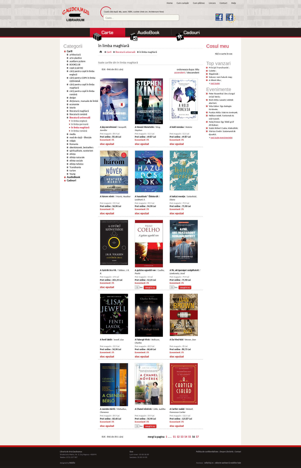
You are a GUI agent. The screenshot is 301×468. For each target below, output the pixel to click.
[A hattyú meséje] (184, 190)
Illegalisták (214, 74)
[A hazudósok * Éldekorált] (149, 191)
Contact (223, 3)
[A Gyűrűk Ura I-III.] (114, 264)
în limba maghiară (80, 127)
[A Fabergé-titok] (149, 336)
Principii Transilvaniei (219, 68)
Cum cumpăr (183, 3)
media (73, 134)
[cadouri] (191, 41)
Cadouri (71, 180)
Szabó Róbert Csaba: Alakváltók (223, 128)
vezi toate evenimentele (221, 138)
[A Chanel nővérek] (149, 404)
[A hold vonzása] (184, 119)
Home (170, 3)
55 (189, 437)
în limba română (79, 131)
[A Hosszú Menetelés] (149, 123)
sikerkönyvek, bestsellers (81, 147)
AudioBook (73, 177)
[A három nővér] (114, 193)
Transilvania (75, 167)
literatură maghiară (79, 111)
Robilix (72, 463)
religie (73, 141)
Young (72, 174)
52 (178, 437)
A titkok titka (215, 80)
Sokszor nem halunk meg (220, 77)
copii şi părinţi (76, 68)
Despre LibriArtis (226, 452)
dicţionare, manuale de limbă (84, 101)
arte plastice (76, 58)
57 (197, 437)
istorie (73, 108)
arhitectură (75, 55)
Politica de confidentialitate (207, 452)
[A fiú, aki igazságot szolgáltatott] (184, 262)
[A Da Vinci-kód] (184, 335)
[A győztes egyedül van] (149, 267)
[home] (75, 22)
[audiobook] (148, 41)
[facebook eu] (231, 23)
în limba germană (79, 124)
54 (185, 437)
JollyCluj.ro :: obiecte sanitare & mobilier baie (222, 463)
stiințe (73, 154)
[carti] (107, 41)
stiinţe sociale (76, 161)
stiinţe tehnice (76, 164)
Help (233, 3)
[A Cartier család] (184, 404)
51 (174, 437)
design (73, 98)
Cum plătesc (199, 3)
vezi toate (215, 83)
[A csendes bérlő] (114, 405)
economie (74, 104)
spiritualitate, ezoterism (81, 151)
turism (73, 170)
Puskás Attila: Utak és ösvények (223, 112)
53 (182, 437)
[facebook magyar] (220, 23)
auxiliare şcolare (77, 61)
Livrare (212, 3)
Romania (74, 144)
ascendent (179, 72)
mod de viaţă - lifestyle (80, 137)
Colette (212, 71)
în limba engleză (79, 121)
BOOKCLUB (75, 64)
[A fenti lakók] (114, 333)
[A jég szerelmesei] (114, 120)
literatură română (78, 114)
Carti (69, 51)
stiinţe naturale (77, 157)
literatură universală (80, 117)
